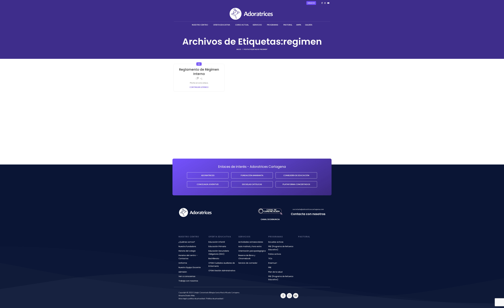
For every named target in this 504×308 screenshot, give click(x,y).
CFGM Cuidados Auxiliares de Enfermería (221, 264)
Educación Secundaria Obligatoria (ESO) (218, 252)
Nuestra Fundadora (187, 246)
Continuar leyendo (199, 87)
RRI (199, 64)
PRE (269, 267)
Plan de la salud (275, 272)
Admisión (182, 272)
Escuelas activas (275, 242)
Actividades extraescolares (250, 242)
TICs (270, 258)
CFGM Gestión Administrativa (221, 270)
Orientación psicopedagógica (252, 251)
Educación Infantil (216, 242)
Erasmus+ (272, 263)
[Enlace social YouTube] (328, 3)
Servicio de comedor (247, 263)
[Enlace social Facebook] (322, 3)
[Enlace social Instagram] (325, 3)
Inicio (239, 49)
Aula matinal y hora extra (249, 246)
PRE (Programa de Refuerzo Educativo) (280, 248)
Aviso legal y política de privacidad (191, 298)
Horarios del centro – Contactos (188, 257)
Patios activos (274, 254)
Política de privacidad (214, 298)
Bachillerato (213, 258)
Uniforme (182, 263)
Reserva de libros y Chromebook (246, 257)
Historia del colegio (187, 251)
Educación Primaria (217, 246)
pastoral (304, 236)
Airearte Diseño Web (186, 295)
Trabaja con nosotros (188, 281)
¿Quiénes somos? (186, 242)
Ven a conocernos (186, 276)
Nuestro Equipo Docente (189, 267)
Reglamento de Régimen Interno (199, 71)
